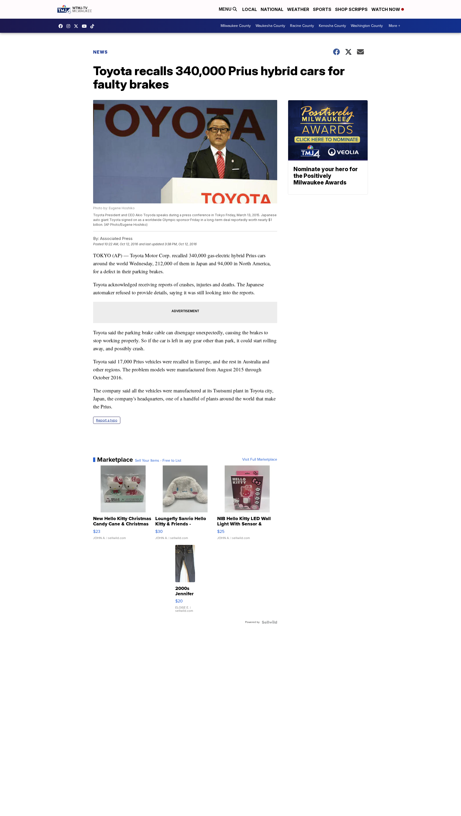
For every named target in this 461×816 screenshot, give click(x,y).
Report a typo (106, 420)
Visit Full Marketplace (259, 459)
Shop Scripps (351, 9)
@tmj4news (93, 26)
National (272, 9)
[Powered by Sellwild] (269, 622)
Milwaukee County (236, 26)
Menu (226, 9)
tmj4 (61, 26)
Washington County (367, 26)
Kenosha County (332, 26)
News (100, 52)
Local (249, 9)
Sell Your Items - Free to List (158, 461)
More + (394, 26)
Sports (322, 9)
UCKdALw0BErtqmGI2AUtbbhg (85, 26)
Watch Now (386, 9)
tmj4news (69, 26)
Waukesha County (270, 26)
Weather (298, 9)
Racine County (302, 26)
